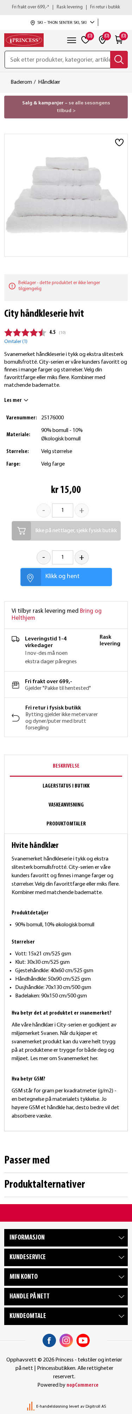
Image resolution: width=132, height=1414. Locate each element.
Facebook (49, 1340)
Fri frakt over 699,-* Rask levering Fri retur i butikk (66, 7)
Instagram (66, 1340)
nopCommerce (83, 1385)
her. (94, 1059)
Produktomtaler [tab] (66, 824)
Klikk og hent (62, 576)
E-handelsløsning (52, 1407)
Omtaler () (15, 341)
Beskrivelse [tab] (66, 766)
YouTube (83, 1340)
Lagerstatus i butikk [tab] (66, 786)
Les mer (13, 400)
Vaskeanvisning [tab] (66, 805)
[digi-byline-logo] (31, 1407)
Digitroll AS (96, 1407)
